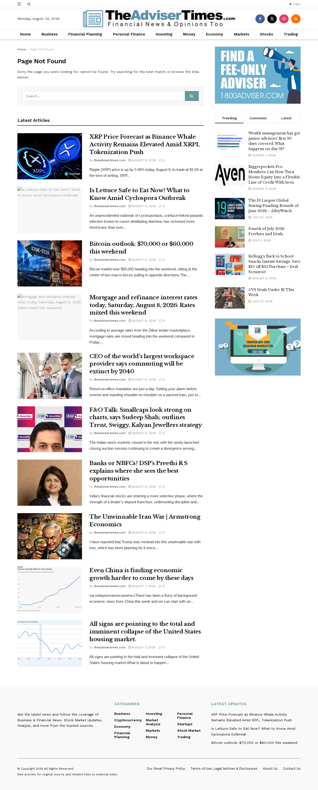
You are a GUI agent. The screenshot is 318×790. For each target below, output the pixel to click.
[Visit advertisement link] (258, 75)
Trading (291, 34)
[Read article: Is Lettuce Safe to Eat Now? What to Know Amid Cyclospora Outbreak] (49, 210)
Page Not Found (42, 49)
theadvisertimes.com (109, 160)
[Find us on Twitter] (272, 18)
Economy (214, 34)
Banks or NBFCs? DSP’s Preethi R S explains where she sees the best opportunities (138, 471)
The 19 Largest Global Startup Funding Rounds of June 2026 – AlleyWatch (273, 205)
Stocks (266, 34)
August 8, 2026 (143, 160)
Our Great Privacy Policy (166, 768)
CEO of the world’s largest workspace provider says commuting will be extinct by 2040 (141, 364)
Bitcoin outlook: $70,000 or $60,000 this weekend (254, 743)
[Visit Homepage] (159, 18)
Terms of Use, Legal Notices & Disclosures (224, 768)
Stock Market (188, 730)
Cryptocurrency (128, 720)
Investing (164, 34)
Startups (185, 724)
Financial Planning (85, 34)
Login (296, 4)
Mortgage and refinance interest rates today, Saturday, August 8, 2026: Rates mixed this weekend (143, 305)
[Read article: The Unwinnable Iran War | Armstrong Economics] (49, 536)
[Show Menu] (19, 3)
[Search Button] (29, 4)
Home (25, 34)
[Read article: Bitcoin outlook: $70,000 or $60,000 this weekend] (49, 263)
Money (189, 34)
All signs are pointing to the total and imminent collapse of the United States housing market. (145, 632)
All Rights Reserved (58, 768)
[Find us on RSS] (296, 18)
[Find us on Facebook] (260, 18)
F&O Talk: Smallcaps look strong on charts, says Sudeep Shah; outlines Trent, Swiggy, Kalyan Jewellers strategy (145, 418)
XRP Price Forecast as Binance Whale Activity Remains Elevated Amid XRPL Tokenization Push (144, 144)
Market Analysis (153, 722)
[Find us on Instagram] (284, 18)
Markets (241, 34)
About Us (270, 768)
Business (49, 34)
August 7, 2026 (143, 586)
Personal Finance (129, 34)
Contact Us (292, 768)
